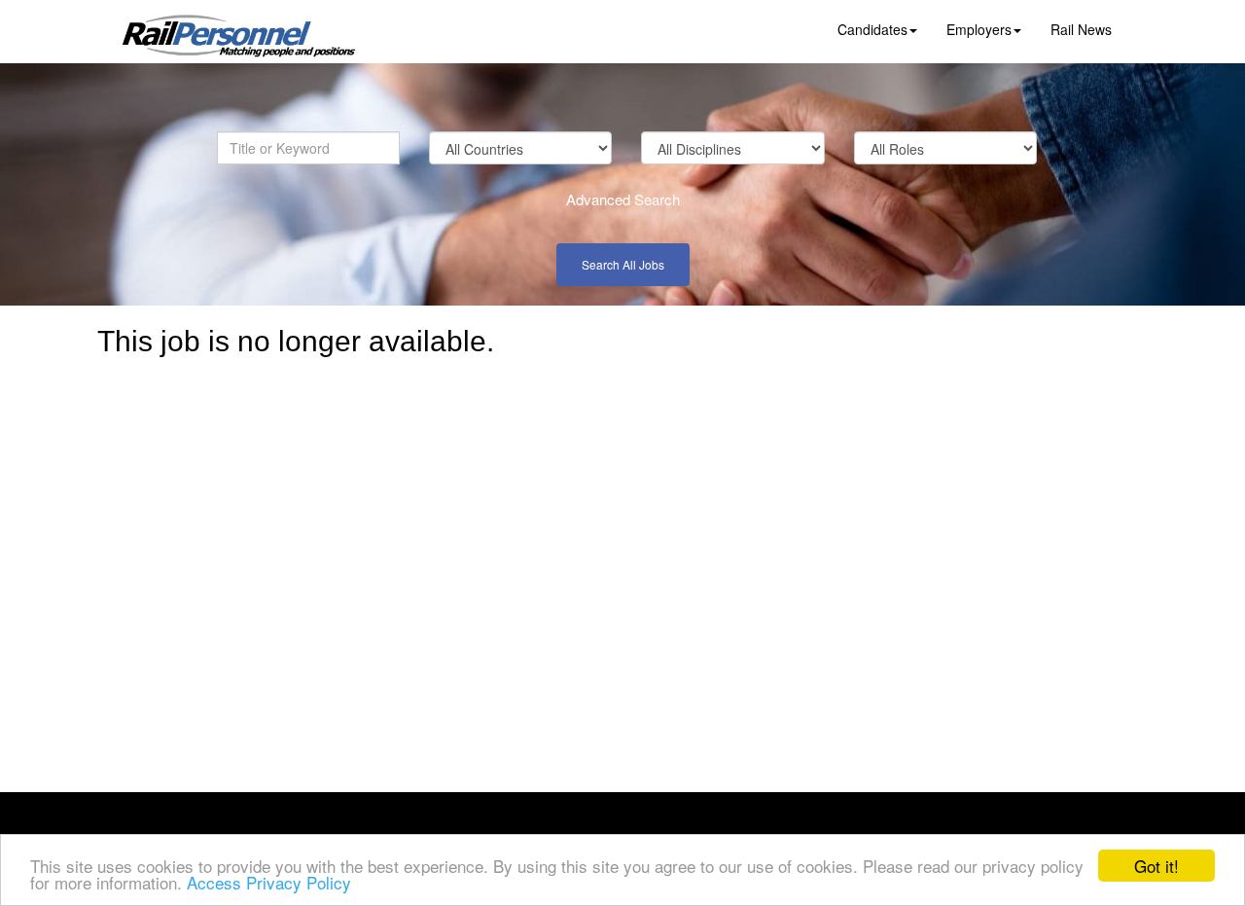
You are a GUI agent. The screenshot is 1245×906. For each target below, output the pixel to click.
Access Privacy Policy (269, 882)
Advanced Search (623, 199)
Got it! (1156, 865)
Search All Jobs (623, 264)
